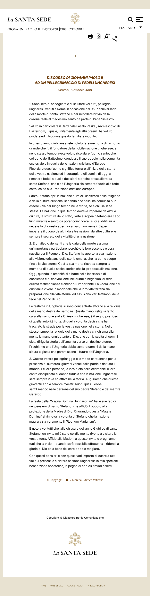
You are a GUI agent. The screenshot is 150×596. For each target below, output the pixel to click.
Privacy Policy (96, 585)
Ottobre (76, 29)
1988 (63, 29)
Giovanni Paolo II (24, 29)
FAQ (43, 585)
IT (75, 56)
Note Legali (56, 585)
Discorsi (50, 29)
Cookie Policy (75, 585)
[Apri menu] (139, 19)
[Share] (126, 39)
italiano (128, 29)
